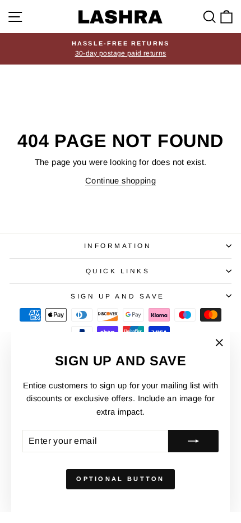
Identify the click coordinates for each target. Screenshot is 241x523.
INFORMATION (118, 245)
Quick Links (118, 270)
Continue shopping (120, 180)
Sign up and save (118, 296)
